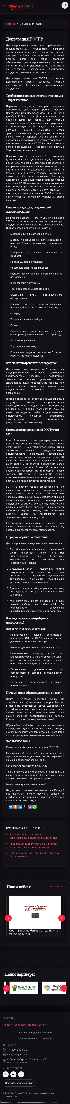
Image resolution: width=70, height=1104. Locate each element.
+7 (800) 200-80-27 (18, 1049)
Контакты (42, 1024)
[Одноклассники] (15, 807)
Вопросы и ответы (25, 1024)
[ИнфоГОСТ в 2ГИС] (21, 1074)
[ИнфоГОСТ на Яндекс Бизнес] (6, 1074)
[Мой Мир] (20, 807)
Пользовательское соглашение (35, 1038)
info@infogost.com (17, 1054)
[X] (25, 807)
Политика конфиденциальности (35, 1032)
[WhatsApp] (34, 807)
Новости (8, 1024)
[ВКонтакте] (11, 807)
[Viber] (30, 807)
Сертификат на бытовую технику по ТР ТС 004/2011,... (33, 932)
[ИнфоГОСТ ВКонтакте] (13, 1074)
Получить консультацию (19, 1083)
